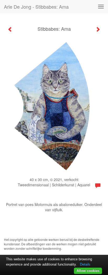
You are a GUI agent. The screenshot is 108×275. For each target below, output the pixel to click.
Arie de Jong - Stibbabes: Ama (36, 6)
